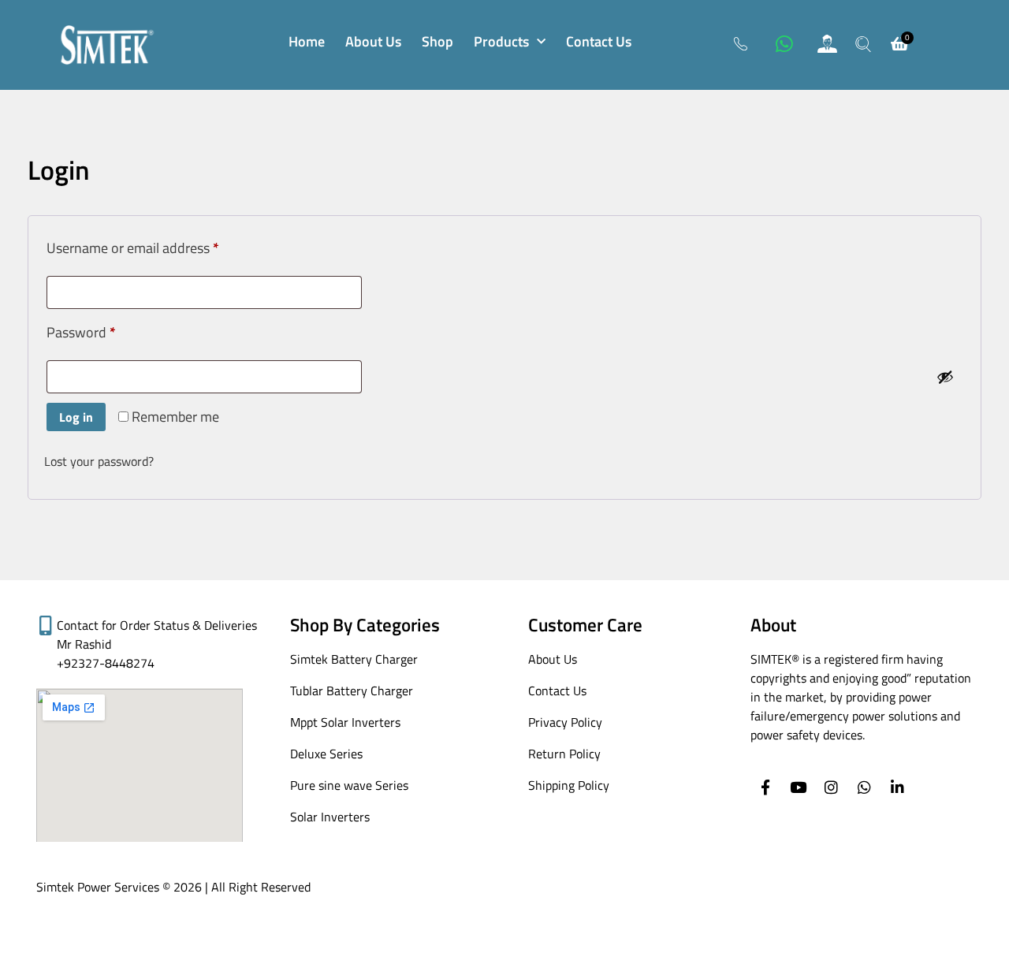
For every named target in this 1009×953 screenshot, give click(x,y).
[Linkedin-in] (897, 787)
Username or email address (159, 246)
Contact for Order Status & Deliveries (157, 625)
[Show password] (945, 376)
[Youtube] (798, 787)
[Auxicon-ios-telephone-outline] (741, 43)
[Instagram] (831, 787)
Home (307, 41)
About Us (373, 41)
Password (108, 330)
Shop (437, 41)
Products (501, 41)
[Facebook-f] (765, 787)
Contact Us (598, 41)
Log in (76, 417)
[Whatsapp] (784, 43)
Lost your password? (99, 461)
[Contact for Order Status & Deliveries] (46, 625)
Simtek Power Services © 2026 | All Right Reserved (173, 886)
